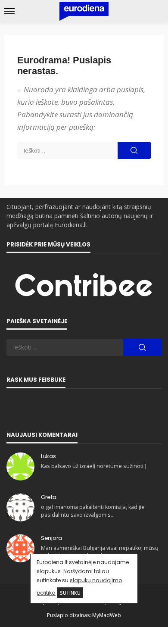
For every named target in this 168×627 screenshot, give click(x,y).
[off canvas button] (9, 11)
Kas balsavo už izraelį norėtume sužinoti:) (93, 466)
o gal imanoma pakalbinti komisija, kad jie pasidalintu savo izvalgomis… (93, 510)
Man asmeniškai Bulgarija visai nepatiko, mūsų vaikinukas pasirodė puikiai (100, 551)
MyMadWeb (106, 615)
